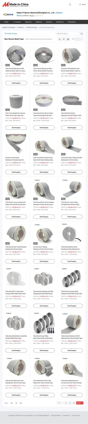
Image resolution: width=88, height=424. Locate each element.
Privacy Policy (76, 415)
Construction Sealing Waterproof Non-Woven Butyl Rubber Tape (43, 249)
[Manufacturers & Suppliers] (15, 4)
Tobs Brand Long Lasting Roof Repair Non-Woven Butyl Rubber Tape (16, 204)
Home (6, 22)
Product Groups (11, 34)
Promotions (72, 22)
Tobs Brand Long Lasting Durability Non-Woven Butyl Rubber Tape (70, 204)
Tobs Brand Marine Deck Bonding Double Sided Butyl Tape (70, 249)
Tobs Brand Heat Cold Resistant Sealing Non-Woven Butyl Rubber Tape (16, 249)
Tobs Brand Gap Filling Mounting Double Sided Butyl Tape (42, 338)
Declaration (66, 415)
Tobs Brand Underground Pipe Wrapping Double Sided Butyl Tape (43, 293)
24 (11, 403)
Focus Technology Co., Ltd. (30, 415)
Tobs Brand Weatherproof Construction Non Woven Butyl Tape (71, 383)
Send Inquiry (16, 83)
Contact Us (60, 22)
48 (21, 403)
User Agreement (56, 415)
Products (18, 22)
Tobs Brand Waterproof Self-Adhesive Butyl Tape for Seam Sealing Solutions (15, 70)
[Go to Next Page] (81, 39)
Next (78, 403)
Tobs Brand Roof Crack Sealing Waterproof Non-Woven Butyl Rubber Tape (43, 204)
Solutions (39, 22)
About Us (28, 22)
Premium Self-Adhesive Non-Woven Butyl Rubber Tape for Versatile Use (70, 70)
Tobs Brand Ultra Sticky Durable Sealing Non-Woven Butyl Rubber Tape (71, 160)
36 (16, 403)
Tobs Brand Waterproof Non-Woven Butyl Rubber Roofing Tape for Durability (42, 70)
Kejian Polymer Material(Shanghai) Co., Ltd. (36, 13)
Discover (49, 22)
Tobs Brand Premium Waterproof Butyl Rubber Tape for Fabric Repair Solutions (71, 115)
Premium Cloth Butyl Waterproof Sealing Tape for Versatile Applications (14, 160)
